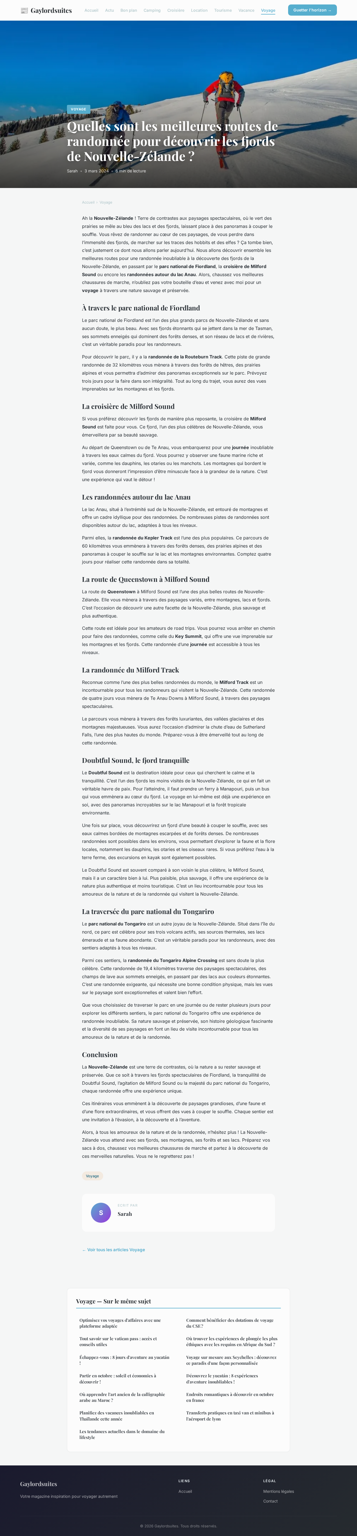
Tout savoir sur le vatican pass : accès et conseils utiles (118, 1341)
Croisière (175, 10)
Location (199, 10)
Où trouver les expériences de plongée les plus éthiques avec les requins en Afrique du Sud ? (232, 1341)
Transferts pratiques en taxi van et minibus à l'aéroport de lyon (230, 1415)
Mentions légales (278, 1491)
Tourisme (223, 10)
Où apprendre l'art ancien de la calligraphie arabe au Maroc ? (122, 1397)
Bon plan (128, 10)
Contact (270, 1501)
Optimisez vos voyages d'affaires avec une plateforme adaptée (120, 1323)
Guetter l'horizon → (312, 10)
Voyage (268, 10)
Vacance (246, 10)
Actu (109, 10)
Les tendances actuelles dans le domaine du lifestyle (122, 1434)
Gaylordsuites (46, 10)
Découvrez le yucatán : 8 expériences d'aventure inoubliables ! (222, 1378)
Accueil (91, 10)
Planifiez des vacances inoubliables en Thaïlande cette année (116, 1415)
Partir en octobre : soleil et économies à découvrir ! (117, 1378)
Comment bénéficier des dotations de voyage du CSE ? (230, 1323)
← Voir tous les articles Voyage (113, 1249)
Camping (152, 10)
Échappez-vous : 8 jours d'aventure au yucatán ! (124, 1360)
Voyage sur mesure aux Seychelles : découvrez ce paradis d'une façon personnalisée (231, 1360)
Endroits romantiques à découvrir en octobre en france (230, 1397)
